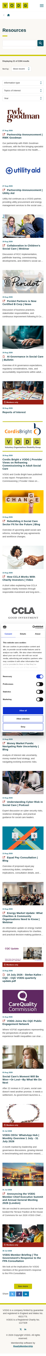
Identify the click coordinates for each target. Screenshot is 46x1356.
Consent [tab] (8, 634)
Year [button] (6, 98)
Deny (23, 727)
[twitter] (12, 1293)
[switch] (39, 684)
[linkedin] (26, 1293)
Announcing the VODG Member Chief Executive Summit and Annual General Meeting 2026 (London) (22, 1198)
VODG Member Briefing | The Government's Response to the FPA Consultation (21, 1257)
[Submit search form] (40, 43)
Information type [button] (12, 83)
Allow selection (23, 719)
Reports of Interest (14, 412)
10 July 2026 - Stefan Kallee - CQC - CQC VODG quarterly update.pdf (22, 977)
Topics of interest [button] (12, 90)
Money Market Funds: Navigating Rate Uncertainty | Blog (20, 746)
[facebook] (19, 1293)
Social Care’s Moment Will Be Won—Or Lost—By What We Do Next (22, 1079)
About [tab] (37, 634)
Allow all (23, 711)
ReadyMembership (23, 1346)
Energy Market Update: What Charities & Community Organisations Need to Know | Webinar (22, 918)
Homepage (8, 15)
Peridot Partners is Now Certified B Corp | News (19, 303)
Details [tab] (23, 634)
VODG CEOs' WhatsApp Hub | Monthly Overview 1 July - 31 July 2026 (20, 1138)
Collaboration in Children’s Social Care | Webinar (21, 247)
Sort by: (5, 69)
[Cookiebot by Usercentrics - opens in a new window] (32, 627)
